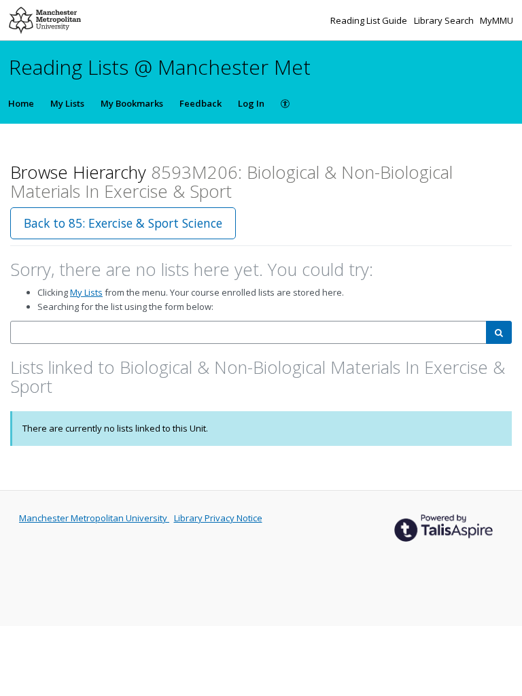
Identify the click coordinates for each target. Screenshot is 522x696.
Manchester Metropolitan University (94, 518)
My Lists (67, 103)
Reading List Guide (369, 20)
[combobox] (248, 333)
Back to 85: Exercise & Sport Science (123, 223)
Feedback (200, 103)
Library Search (445, 20)
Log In (251, 103)
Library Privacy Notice (218, 518)
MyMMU (496, 20)
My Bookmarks (132, 103)
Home (21, 103)
